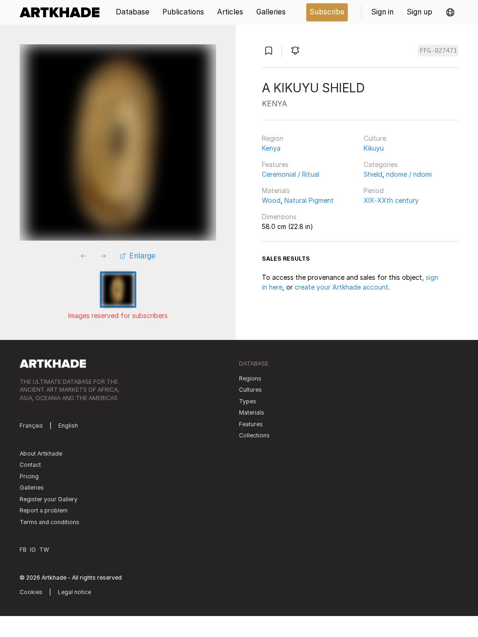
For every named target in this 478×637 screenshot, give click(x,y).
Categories (381, 164)
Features (275, 164)
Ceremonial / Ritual (290, 174)
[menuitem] (63, 12)
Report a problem (44, 510)
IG (33, 549)
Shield (373, 174)
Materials (276, 190)
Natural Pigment (309, 200)
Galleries (32, 487)
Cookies (31, 592)
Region (272, 138)
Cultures (250, 389)
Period (374, 190)
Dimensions (279, 217)
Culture (375, 138)
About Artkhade (41, 453)
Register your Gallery (48, 499)
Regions (250, 378)
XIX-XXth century (391, 200)
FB (23, 549)
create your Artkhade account (341, 287)
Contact (30, 464)
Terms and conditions (49, 522)
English (68, 425)
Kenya (271, 148)
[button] (450, 12)
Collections (254, 435)
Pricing (29, 476)
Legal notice (74, 592)
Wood (271, 200)
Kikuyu (374, 148)
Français (31, 425)
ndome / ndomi (409, 174)
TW (44, 549)
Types (247, 401)
